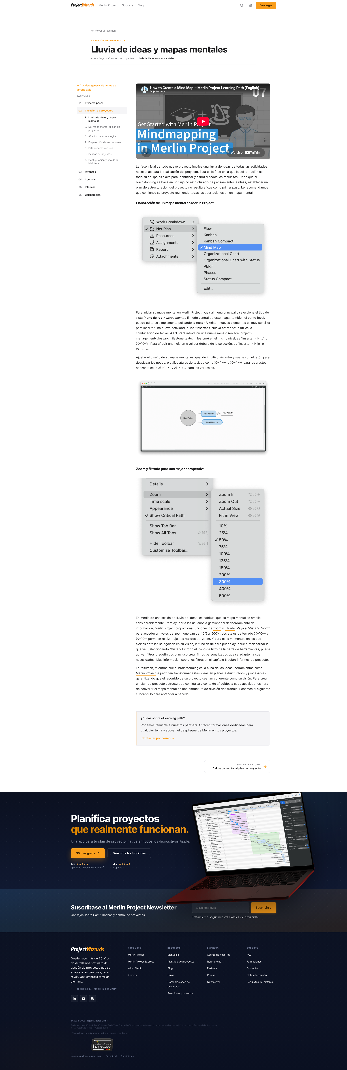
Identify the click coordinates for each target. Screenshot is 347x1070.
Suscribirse (263, 907)
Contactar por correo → (158, 738)
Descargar (266, 5)
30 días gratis (85, 853)
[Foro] (92, 998)
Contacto (252, 968)
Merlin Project (108, 5)
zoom (217, 628)
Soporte (127, 5)
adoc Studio (135, 968)
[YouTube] (83, 998)
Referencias (214, 961)
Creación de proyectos (121, 58)
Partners (212, 968)
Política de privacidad (244, 917)
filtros (200, 659)
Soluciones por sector (180, 993)
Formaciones (254, 961)
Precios (132, 975)
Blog (141, 5)
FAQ (249, 954)
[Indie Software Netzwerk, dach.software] (102, 1044)
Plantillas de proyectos (181, 961)
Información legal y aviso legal (86, 1056)
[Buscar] (241, 5)
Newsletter (213, 981)
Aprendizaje (97, 58)
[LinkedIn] (74, 998)
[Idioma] (250, 5)
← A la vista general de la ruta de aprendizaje (96, 87)
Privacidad (111, 1056)
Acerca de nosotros (218, 954)
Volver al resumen (105, 30)
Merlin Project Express (141, 961)
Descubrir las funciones (129, 853)
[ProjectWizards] (94, 950)
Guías (171, 975)
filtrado (230, 628)
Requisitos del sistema (260, 981)
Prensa (211, 975)
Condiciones (127, 1056)
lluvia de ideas (220, 166)
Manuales (173, 954)
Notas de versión (257, 975)
